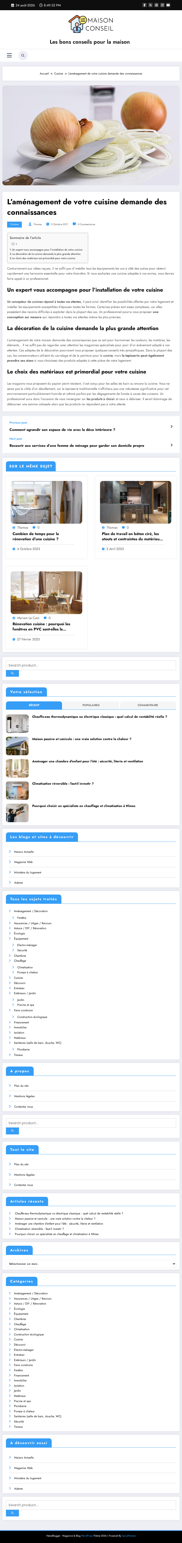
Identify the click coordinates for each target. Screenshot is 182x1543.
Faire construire (23, 1010)
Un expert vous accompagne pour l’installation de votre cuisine (47, 250)
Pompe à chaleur (27, 972)
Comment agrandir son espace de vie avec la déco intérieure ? (62, 429)
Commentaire (148, 705)
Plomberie (23, 1049)
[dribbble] (156, 5)
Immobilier (20, 1027)
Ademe (18, 883)
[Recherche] (23, 55)
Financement (21, 1022)
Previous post (18, 422)
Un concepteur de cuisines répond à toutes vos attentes (44, 301)
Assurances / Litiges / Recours (32, 923)
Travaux (18, 1055)
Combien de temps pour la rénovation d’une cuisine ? (36, 536)
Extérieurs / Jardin (25, 993)
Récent (34, 705)
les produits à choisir (101, 399)
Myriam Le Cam (28, 617)
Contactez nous (23, 1107)
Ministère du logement (27, 872)
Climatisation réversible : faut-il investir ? (63, 783)
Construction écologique (32, 1017)
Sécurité (22, 950)
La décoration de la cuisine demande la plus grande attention (47, 254)
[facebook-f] (144, 5)
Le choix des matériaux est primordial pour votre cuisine (44, 258)
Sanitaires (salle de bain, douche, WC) (37, 1043)
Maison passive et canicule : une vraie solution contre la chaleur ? (81, 739)
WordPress (87, 1536)
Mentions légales (24, 1096)
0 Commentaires (86, 224)
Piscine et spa (25, 1005)
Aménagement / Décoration (31, 911)
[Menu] (9, 55)
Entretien (19, 988)
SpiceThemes (129, 1536)
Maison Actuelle (24, 852)
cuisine (108, 355)
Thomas (38, 224)
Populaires (91, 705)
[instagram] (162, 5)
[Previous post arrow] (171, 426)
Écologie (19, 933)
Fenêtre (21, 918)
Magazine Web (23, 862)
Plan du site (21, 1086)
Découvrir (20, 983)
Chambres (20, 956)
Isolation (19, 1032)
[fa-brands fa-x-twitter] (150, 5)
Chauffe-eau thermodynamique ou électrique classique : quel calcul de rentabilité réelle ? (99, 716)
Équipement (21, 939)
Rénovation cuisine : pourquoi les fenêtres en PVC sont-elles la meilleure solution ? (41, 626)
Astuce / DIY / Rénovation (30, 928)
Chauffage (20, 961)
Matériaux (20, 1038)
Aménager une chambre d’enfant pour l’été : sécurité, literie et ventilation (87, 761)
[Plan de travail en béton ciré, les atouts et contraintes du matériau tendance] (136, 502)
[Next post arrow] (171, 445)
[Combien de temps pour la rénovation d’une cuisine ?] (46, 502)
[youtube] (168, 5)
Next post (15, 438)
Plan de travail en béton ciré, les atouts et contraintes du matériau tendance (130, 536)
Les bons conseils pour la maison (90, 42)
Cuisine (14, 224)
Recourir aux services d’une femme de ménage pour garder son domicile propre (76, 445)
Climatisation (25, 967)
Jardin (20, 1000)
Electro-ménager (27, 945)
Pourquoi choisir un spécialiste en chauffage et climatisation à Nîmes (83, 806)
